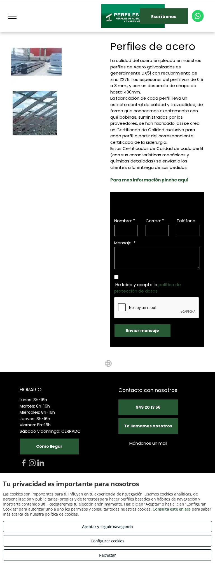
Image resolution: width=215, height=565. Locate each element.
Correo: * (155, 221)
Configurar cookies (107, 541)
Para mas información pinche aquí (149, 180)
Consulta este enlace (172, 509)
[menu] (12, 16)
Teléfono (186, 221)
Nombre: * (124, 221)
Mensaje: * (124, 243)
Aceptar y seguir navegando (107, 526)
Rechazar (107, 555)
